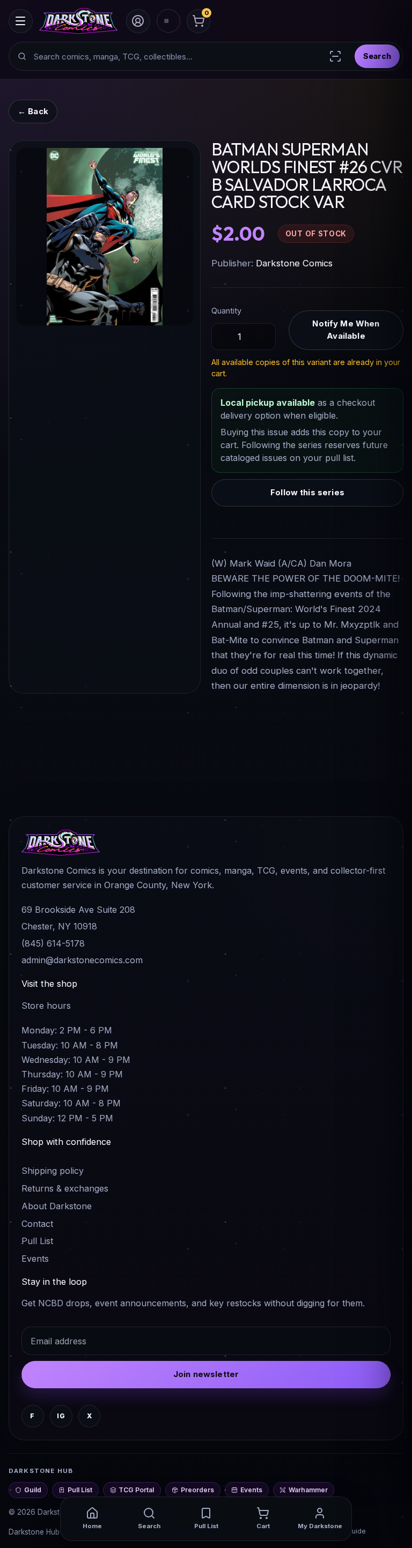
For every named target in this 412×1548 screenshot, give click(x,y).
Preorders (197, 1490)
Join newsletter (206, 1374)
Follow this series (307, 492)
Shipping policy (52, 1170)
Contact (37, 1223)
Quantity (226, 310)
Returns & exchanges (64, 1188)
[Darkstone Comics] (78, 21)
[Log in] (138, 21)
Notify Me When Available (345, 329)
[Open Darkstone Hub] (168, 21)
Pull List (37, 1241)
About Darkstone (56, 1206)
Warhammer (308, 1490)
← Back (33, 111)
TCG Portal (136, 1490)
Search (377, 56)
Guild (32, 1490)
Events (35, 1258)
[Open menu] (21, 21)
